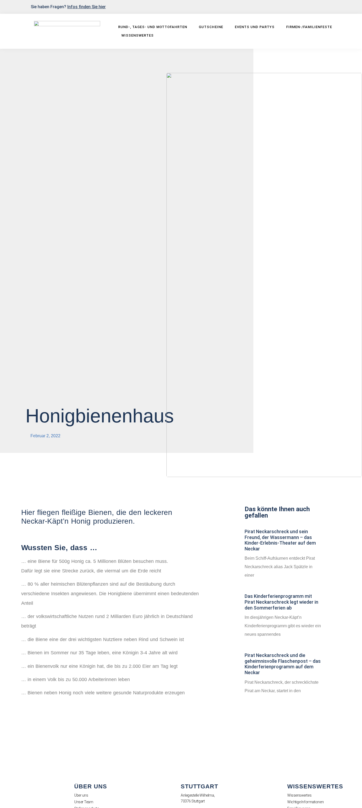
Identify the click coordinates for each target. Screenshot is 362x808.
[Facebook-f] (325, 6)
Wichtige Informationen (305, 802)
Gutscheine (211, 27)
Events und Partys (255, 27)
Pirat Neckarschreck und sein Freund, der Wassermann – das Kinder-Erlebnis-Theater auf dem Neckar (280, 540)
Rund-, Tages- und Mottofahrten (152, 27)
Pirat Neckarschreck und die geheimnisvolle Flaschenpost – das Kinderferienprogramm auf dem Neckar (283, 663)
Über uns (81, 795)
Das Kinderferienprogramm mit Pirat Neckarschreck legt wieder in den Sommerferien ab (281, 601)
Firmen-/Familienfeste (309, 27)
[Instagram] (334, 6)
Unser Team (83, 802)
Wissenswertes (137, 35)
